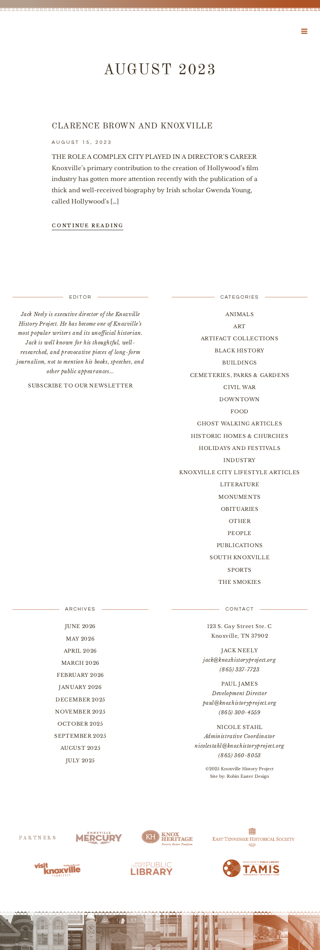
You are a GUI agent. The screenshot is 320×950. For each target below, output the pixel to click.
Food (239, 411)
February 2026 (80, 675)
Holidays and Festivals (239, 448)
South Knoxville (240, 557)
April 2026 (80, 651)
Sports (240, 570)
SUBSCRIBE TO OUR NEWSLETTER (80, 385)
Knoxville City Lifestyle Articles (239, 472)
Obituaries (240, 509)
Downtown (239, 399)
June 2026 (80, 626)
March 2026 (80, 663)
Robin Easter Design (248, 776)
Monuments (239, 497)
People (240, 533)
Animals (239, 314)
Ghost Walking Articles (239, 423)
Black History (240, 350)
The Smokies (239, 582)
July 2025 (80, 760)
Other (240, 521)
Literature (239, 484)
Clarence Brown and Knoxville (132, 126)
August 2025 (80, 748)
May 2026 (80, 639)
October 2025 (80, 724)
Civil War (239, 387)
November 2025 (80, 712)
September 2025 (80, 736)
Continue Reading (87, 226)
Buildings (239, 362)
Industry (239, 460)
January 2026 (80, 687)
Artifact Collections (240, 338)
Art (239, 326)
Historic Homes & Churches (239, 436)
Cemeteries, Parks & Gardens (240, 375)
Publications (240, 545)
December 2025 (80, 699)
